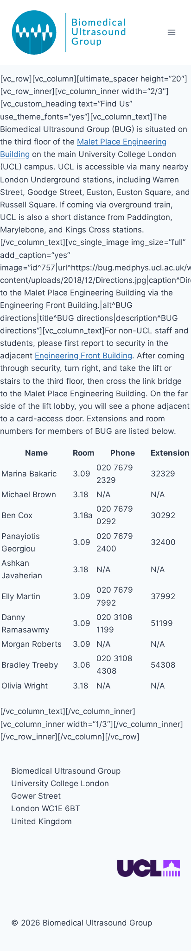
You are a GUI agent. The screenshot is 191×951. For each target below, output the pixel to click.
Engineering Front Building (83, 355)
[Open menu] (171, 32)
